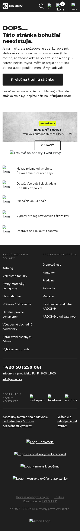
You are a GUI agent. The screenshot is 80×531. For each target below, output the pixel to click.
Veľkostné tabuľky (15, 276)
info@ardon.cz (60, 96)
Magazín (48, 296)
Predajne (49, 280)
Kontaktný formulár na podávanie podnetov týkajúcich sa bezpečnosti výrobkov (25, 421)
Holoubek (49, 501)
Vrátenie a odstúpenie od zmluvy (67, 421)
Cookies (59, 497)
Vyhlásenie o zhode (16, 349)
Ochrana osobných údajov (32, 497)
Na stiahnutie (12, 296)
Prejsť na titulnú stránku (32, 79)
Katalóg (8, 268)
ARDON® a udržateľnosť (59, 317)
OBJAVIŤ (47, 145)
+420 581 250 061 (22, 367)
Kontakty (49, 273)
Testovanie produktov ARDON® (57, 306)
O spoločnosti (52, 265)
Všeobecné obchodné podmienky (17, 326)
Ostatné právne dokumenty (13, 314)
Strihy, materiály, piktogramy (14, 286)
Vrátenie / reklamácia (17, 304)
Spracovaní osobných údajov (17, 339)
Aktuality (49, 288)
